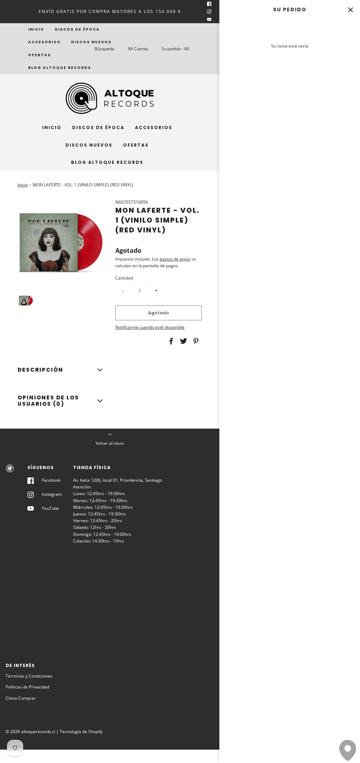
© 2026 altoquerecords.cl (30, 732)
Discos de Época (77, 29)
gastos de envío (175, 259)
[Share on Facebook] (170, 341)
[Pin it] (194, 341)
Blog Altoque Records (59, 67)
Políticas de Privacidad (27, 687)
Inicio (36, 29)
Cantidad (124, 278)
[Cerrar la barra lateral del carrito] (350, 9)
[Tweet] (182, 341)
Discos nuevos (91, 42)
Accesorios (44, 42)
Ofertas (39, 55)
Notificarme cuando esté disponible (150, 327)
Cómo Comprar (21, 698)
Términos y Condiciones (29, 676)
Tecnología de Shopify (81, 732)
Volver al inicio (110, 443)
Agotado (158, 313)
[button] (26, 300)
